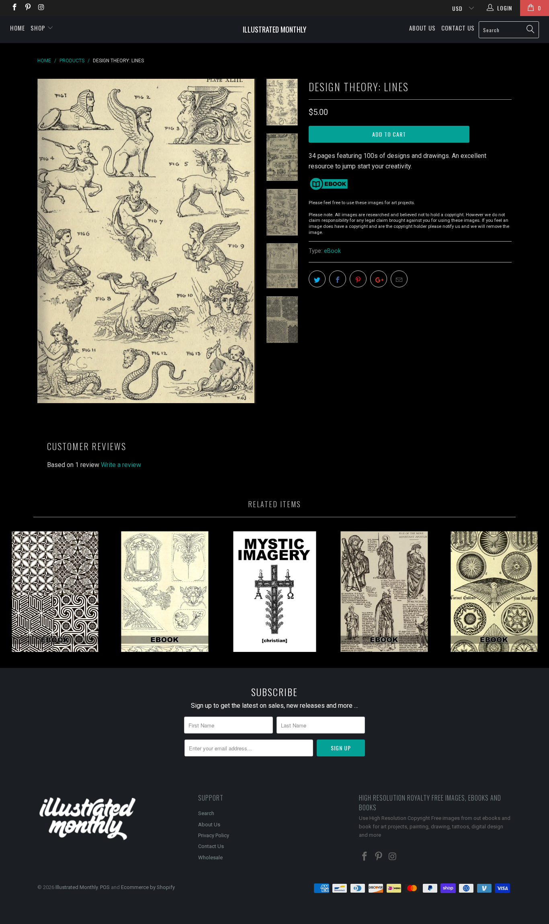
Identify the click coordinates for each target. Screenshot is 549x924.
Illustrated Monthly (274, 29)
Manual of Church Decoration (494, 591)
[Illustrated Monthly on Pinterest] (28, 8)
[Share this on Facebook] (337, 278)
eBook (332, 251)
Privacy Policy (213, 835)
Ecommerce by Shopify (148, 887)
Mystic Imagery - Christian (274, 591)
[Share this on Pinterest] (358, 278)
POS (105, 887)
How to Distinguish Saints (384, 591)
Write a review (121, 465)
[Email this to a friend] (399, 278)
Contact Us (458, 27)
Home (17, 27)
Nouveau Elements (164, 591)
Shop (39, 27)
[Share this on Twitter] (317, 278)
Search (206, 813)
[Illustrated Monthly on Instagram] (41, 8)
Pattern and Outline (55, 591)
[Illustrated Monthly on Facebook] (14, 8)
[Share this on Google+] (378, 278)
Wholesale (210, 857)
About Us (422, 27)
